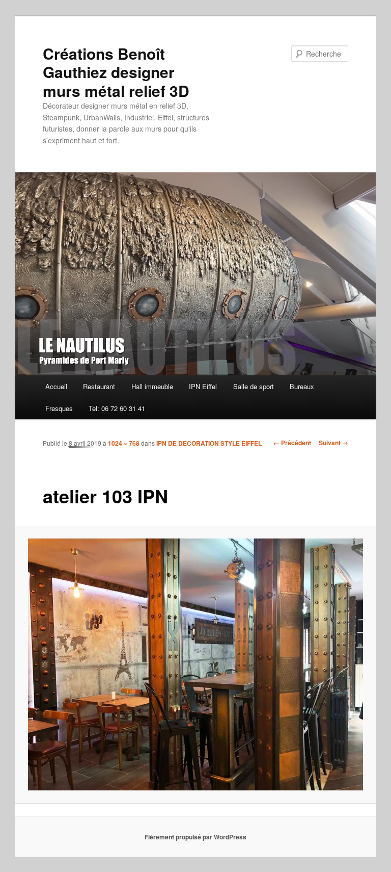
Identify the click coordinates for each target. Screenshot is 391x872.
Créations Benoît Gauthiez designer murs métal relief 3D (116, 71)
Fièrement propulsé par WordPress (195, 836)
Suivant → (333, 442)
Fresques (59, 408)
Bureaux (302, 386)
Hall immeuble (152, 386)
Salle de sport (253, 386)
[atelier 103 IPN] (196, 664)
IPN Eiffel (203, 386)
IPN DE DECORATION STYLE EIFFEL (209, 443)
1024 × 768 (123, 443)
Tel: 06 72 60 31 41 (117, 408)
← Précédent (292, 442)
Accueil (56, 386)
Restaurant (99, 386)
